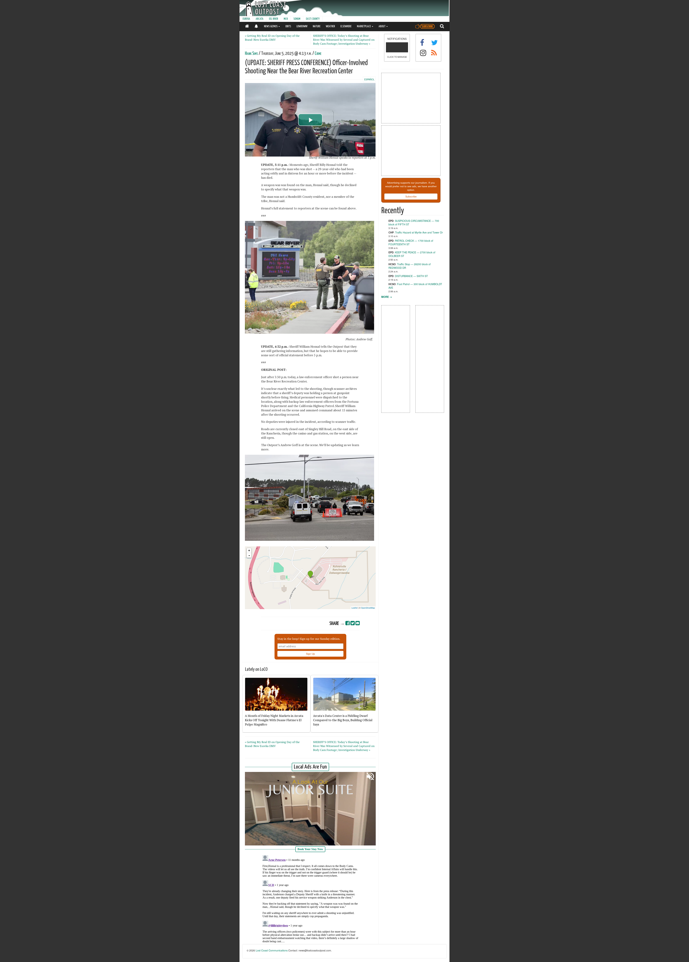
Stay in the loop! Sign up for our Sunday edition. (308, 639)
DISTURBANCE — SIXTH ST (411, 276)
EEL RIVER (273, 18)
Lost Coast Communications (272, 950)
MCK (286, 18)
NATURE (316, 26)
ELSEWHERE (345, 26)
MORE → (386, 297)
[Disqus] (310, 898)
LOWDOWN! (301, 26)
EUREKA (246, 18)
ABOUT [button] (382, 26)
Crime (318, 53)
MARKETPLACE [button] (364, 26)
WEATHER (330, 26)
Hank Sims (251, 53)
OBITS (288, 26)
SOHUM (296, 18)
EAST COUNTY (313, 18)
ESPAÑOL (369, 79)
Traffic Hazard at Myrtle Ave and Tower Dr (419, 232)
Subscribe (411, 196)
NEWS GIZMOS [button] (271, 26)
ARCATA (259, 18)
